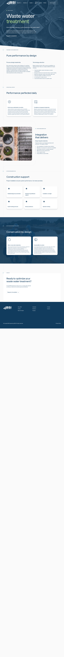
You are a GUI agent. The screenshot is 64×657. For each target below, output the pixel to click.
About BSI (20, 306)
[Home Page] (10, 3)
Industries (34, 306)
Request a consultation (11, 35)
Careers (48, 308)
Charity (19, 308)
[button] (19, 3)
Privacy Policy (58, 323)
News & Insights (21, 310)
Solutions (34, 308)
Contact (48, 306)
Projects (34, 310)
